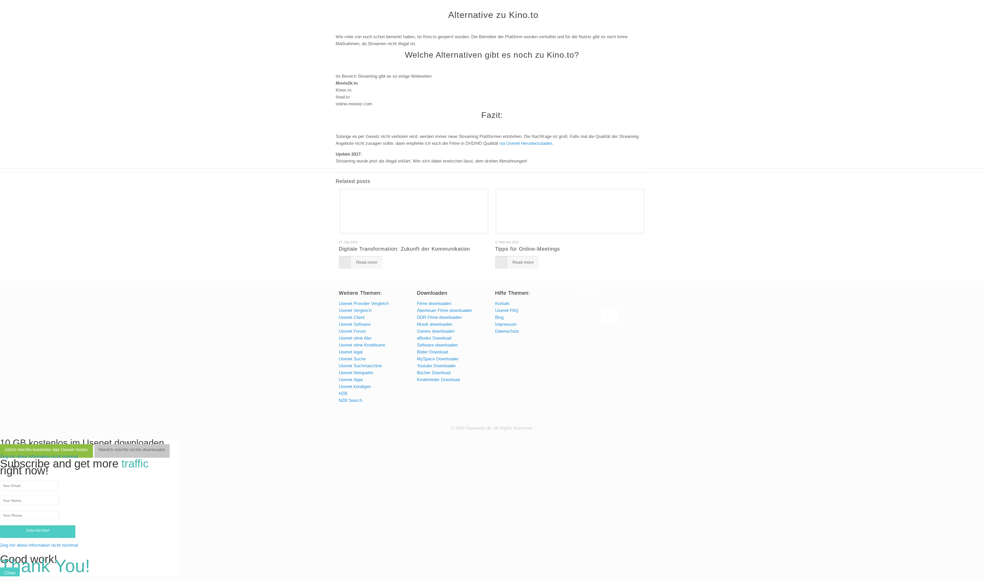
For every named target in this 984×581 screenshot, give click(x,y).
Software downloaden (437, 345)
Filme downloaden (434, 303)
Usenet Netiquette (356, 372)
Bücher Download (433, 372)
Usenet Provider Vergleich (364, 303)
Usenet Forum (352, 331)
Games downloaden (436, 331)
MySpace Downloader (438, 358)
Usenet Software (355, 324)
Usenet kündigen (355, 386)
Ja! (46, 449)
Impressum (506, 324)
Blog (499, 317)
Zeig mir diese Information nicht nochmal (39, 456)
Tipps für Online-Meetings (527, 249)
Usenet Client (352, 317)
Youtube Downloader (436, 365)
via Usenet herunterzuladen (525, 143)
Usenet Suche (352, 358)
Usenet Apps (351, 379)
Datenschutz (507, 331)
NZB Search (350, 400)
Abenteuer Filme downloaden (444, 310)
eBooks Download (434, 338)
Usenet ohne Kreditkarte (362, 345)
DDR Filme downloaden (439, 317)
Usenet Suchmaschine (360, 365)
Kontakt (502, 303)
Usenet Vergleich (355, 310)
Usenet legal (351, 352)
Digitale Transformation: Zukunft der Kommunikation (404, 249)
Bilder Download (432, 352)
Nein (132, 449)
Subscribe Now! (37, 530)
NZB (343, 393)
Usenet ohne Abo (355, 338)
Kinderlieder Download (438, 379)
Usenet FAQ (506, 310)
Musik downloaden (434, 324)
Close (9, 572)
